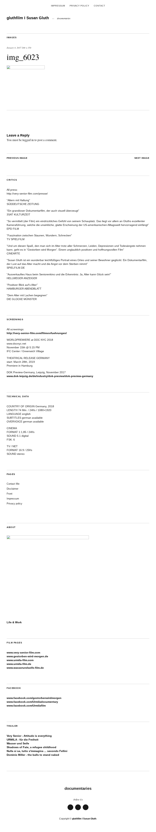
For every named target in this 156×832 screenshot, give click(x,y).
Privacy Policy (79, 6)
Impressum (58, 6)
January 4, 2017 (14, 47)
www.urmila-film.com (20, 660)
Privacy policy (14, 503)
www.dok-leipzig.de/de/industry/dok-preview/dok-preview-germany (50, 376)
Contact (99, 6)
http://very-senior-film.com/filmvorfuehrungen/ (37, 333)
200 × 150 (26, 47)
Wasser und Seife (18, 743)
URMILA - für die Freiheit (22, 739)
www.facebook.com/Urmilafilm (26, 705)
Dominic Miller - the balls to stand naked (33, 754)
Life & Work (14, 622)
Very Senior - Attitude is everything (29, 735)
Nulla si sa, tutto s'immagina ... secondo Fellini (37, 751)
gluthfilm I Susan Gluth (28, 18)
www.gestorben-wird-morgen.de (27, 656)
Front (9, 493)
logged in (28, 140)
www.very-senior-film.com (23, 652)
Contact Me (13, 483)
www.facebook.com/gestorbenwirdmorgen (34, 697)
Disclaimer (12, 488)
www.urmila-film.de (19, 663)
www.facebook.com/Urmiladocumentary (32, 701)
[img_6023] (26, 68)
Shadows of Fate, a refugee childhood (31, 747)
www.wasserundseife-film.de (25, 667)
